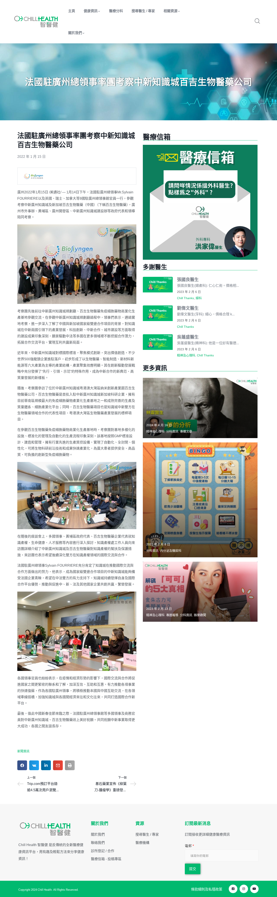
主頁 (71, 11)
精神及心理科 (186, 355)
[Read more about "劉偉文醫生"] (158, 313)
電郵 (189, 845)
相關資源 (170, 11)
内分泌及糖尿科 (170, 550)
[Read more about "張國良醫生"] (158, 284)
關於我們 (75, 32)
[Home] (36, 21)
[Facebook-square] (233, 889)
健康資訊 (91, 11)
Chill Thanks (185, 298)
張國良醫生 (188, 279)
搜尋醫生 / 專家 (143, 11)
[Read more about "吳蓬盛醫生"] (158, 342)
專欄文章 (186, 431)
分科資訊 (172, 431)
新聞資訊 (23, 751)
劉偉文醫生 (188, 308)
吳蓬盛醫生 (188, 337)
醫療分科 (116, 11)
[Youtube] (254, 889)
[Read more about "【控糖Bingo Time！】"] (200, 499)
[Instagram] (244, 889)
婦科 (199, 298)
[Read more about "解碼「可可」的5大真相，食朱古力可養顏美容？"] (200, 592)
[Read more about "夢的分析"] (200, 408)
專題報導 (172, 614)
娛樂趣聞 (200, 614)
